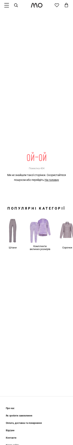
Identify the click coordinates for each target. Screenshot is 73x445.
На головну (52, 179)
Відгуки (10, 430)
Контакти (11, 437)
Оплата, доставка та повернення (24, 423)
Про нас (10, 408)
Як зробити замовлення (19, 415)
